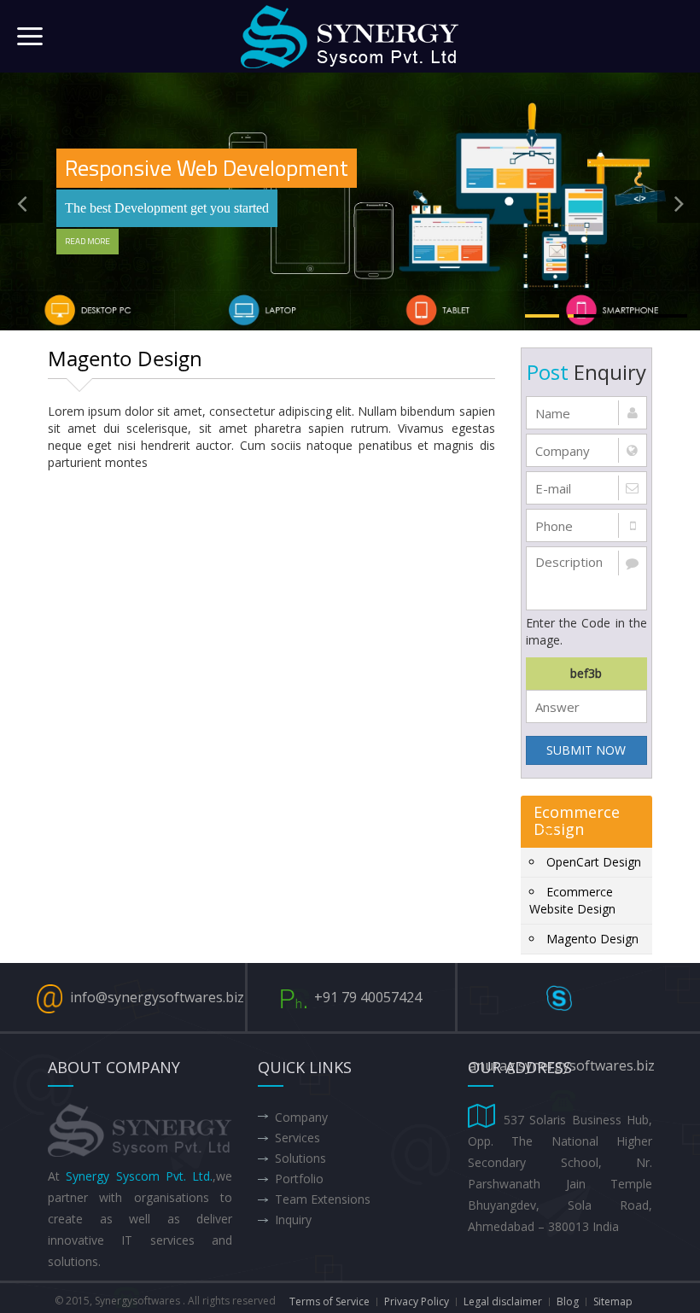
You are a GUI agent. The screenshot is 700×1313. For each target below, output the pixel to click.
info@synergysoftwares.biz (157, 997)
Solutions (300, 1158)
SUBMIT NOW (586, 750)
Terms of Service (329, 1301)
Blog (568, 1301)
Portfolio (299, 1178)
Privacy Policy (416, 1301)
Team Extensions (322, 1199)
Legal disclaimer (503, 1301)
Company (301, 1117)
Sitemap (613, 1301)
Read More (87, 241)
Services (297, 1137)
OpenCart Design (593, 862)
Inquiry (293, 1219)
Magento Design (592, 939)
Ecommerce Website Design (572, 900)
